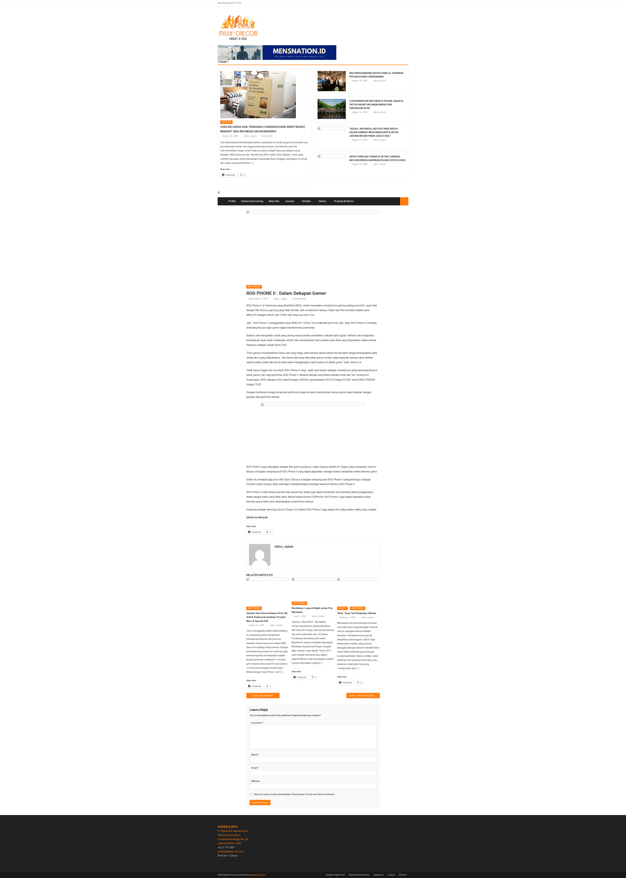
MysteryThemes (257, 875)
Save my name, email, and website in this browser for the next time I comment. (294, 794)
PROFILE (403, 875)
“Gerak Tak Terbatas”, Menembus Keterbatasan (266, 695)
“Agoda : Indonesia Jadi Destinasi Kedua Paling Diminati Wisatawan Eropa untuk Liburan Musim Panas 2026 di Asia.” (373, 132)
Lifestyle (306, 201)
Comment (257, 723)
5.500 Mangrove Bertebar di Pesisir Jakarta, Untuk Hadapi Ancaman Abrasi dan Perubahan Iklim (376, 104)
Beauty (342, 608)
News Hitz (274, 201)
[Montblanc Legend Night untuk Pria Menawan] (313, 588)
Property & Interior (344, 201)
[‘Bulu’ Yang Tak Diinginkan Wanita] (358, 591)
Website (255, 781)
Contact (391, 875)
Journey (289, 201)
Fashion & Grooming (252, 201)
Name (255, 754)
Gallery (322, 201)
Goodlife (226, 122)
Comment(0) (266, 136)
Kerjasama (378, 875)
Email (255, 768)
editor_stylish (250, 136)
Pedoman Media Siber (359, 875)
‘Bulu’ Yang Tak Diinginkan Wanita (356, 613)
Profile (232, 201)
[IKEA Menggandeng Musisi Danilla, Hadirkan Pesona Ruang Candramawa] (332, 81)
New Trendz (254, 286)
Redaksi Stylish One (335, 875)
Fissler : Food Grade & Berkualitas (364, 695)
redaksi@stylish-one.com (231, 851)
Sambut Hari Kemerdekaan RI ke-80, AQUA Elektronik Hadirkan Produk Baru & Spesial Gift (267, 617)
